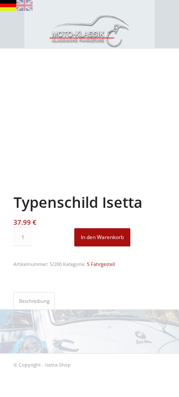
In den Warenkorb (102, 237)
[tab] (34, 300)
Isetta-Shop (58, 364)
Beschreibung (34, 301)
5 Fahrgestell (101, 264)
